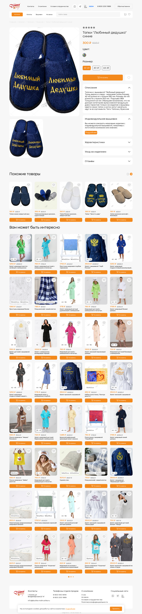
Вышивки (39, 14)
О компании (42, 6)
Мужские (39, 22)
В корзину (22, 220)
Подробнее (91, 133)
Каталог (17, 14)
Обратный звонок (123, 6)
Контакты (30, 6)
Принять (116, 609)
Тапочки (30, 22)
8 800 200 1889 (104, 6)
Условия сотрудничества (59, 6)
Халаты (29, 14)
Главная (12, 22)
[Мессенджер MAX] (86, 6)
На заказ (49, 14)
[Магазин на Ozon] (91, 6)
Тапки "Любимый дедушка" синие (59, 22)
